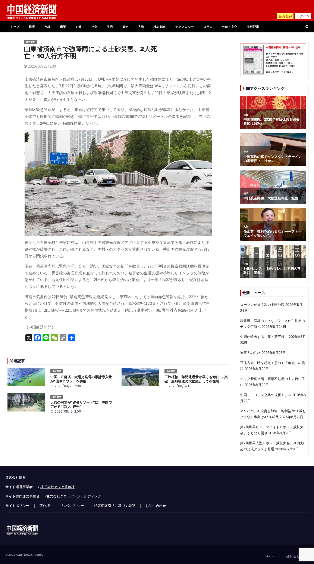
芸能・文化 (230, 27)
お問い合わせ (155, 505)
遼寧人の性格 (250, 352)
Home (270, 556)
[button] (307, 26)
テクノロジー (184, 27)
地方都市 (160, 27)
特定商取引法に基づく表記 (114, 505)
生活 (110, 27)
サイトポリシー (17, 505)
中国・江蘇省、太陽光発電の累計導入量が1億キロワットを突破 (81, 379)
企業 (79, 27)
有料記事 (253, 27)
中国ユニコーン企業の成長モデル (265, 394)
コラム (208, 27)
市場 (47, 27)
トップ (14, 27)
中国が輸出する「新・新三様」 (264, 336)
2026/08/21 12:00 (68, 386)
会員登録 (285, 16)
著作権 (45, 505)
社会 (94, 27)
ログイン (303, 16)
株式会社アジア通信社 (57, 486)
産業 (63, 27)
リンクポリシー (72, 505)
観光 (125, 27)
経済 (32, 27)
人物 (141, 27)
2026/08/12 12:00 (68, 411)
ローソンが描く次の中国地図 (262, 304)
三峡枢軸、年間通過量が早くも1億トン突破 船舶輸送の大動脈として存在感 (196, 379)
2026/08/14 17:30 (182, 386)
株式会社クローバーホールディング (73, 496)
